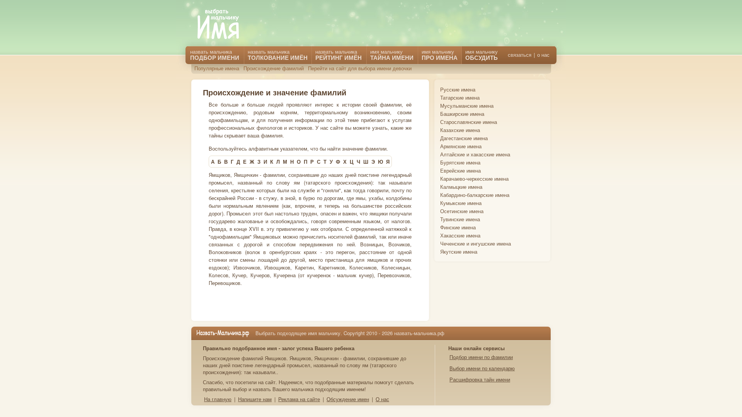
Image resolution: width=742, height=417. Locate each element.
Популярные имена (216, 68)
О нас (382, 399)
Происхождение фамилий (273, 68)
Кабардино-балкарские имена (474, 194)
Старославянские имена (468, 121)
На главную (217, 399)
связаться (519, 54)
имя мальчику (481, 55)
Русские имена (457, 89)
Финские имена (458, 227)
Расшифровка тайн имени (479, 379)
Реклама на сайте (299, 399)
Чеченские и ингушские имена (475, 243)
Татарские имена (460, 97)
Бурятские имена (460, 162)
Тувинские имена (460, 219)
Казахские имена (460, 130)
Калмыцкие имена (461, 186)
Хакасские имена (460, 235)
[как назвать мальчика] (223, 24)
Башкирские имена (462, 113)
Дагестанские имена (464, 138)
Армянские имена (461, 146)
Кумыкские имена (461, 203)
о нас (543, 54)
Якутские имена (458, 251)
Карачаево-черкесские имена (474, 178)
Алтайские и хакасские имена (475, 154)
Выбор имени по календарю (482, 368)
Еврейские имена (460, 170)
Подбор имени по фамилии (481, 357)
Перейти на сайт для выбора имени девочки (360, 68)
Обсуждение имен (348, 399)
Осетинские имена (461, 211)
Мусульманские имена (467, 105)
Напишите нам (255, 399)
